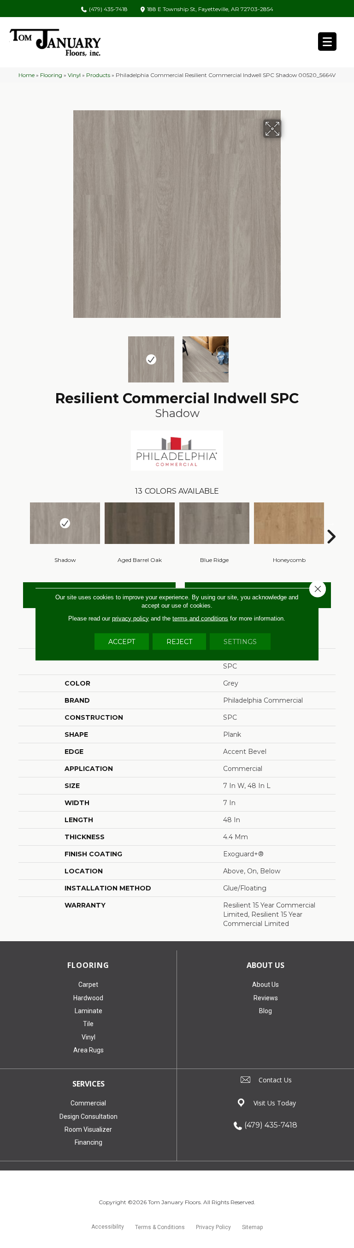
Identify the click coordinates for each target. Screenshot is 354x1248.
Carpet (88, 984)
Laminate (88, 1011)
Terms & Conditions (160, 1227)
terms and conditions (200, 618)
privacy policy (130, 618)
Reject (179, 641)
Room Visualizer (88, 1129)
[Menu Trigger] (327, 41)
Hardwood (88, 998)
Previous (66, 354)
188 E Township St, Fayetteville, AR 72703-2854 (210, 9)
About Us (265, 984)
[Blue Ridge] (214, 523)
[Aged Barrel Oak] (139, 523)
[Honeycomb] (289, 523)
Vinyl (74, 75)
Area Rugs (88, 1050)
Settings (240, 641)
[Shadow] (65, 523)
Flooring (51, 75)
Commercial (88, 1103)
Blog (265, 1011)
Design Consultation (88, 1116)
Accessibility (107, 1227)
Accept (121, 641)
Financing (88, 1142)
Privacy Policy (213, 1227)
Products (98, 75)
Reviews (266, 998)
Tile (88, 1023)
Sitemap (252, 1227)
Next (287, 354)
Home (26, 75)
